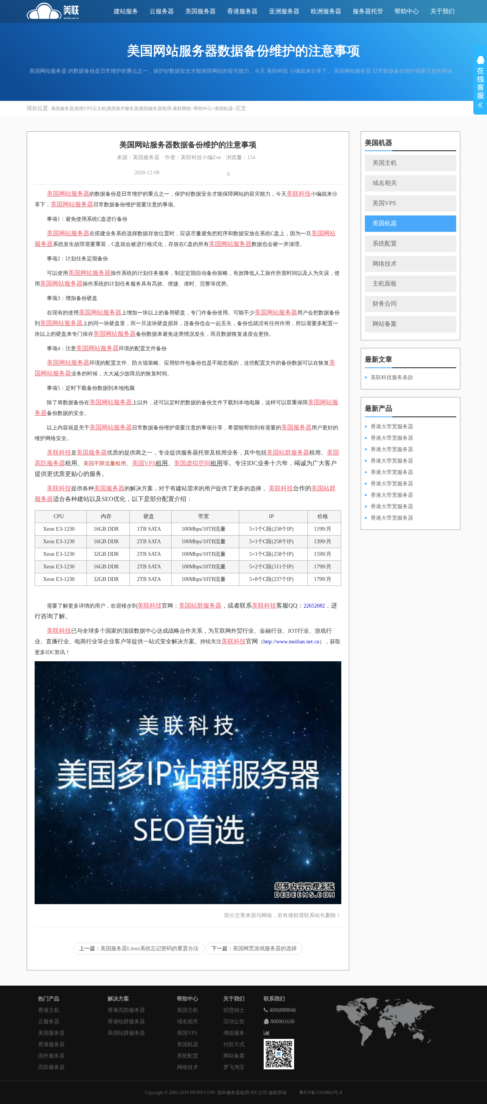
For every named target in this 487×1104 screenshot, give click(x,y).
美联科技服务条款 (392, 377)
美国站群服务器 (126, 1033)
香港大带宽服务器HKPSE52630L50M (389, 495)
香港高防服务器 (126, 1010)
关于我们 (442, 11)
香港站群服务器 (126, 1021)
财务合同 (384, 303)
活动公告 (234, 1021)
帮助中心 (407, 11)
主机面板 (384, 283)
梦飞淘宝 (234, 1067)
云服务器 (162, 11)
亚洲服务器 (284, 11)
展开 (480, 83)
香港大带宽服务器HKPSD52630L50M (389, 484)
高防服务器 (51, 1067)
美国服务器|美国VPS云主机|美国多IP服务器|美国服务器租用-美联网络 (121, 108)
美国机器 (224, 108)
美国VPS (384, 203)
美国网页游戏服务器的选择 (265, 948)
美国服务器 (200, 11)
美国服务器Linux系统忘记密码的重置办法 (149, 948)
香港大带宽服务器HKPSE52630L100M (389, 450)
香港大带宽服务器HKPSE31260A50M (389, 507)
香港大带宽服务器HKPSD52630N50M (389, 472)
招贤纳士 (234, 1010)
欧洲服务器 (326, 11)
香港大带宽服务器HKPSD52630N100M (389, 427)
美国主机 (384, 163)
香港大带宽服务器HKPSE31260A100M (389, 461)
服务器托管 (368, 11)
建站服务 (126, 11)
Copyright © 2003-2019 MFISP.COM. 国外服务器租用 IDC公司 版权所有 (216, 1092)
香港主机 (48, 1010)
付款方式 (234, 1044)
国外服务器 (51, 1056)
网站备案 (384, 324)
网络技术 (384, 263)
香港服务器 (242, 11)
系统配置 (384, 243)
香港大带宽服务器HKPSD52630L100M (389, 438)
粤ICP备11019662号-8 (320, 1092)
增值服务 (234, 1033)
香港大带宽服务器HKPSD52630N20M (389, 518)
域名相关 (384, 183)
